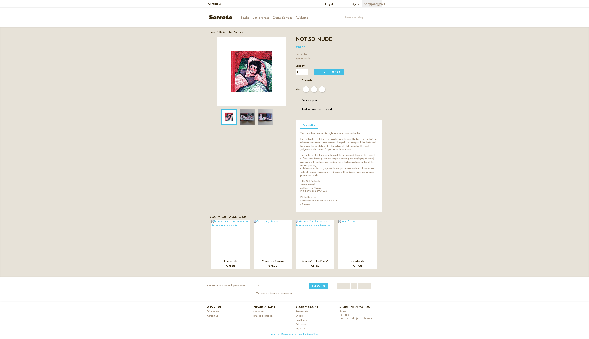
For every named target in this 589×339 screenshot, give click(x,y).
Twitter (347, 286)
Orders (299, 316)
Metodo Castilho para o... (315, 261)
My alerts (300, 329)
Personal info (302, 312)
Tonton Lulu (230, 261)
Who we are (213, 312)
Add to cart (329, 72)
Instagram (367, 286)
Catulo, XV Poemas (273, 261)
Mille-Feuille (357, 261)
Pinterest (322, 89)
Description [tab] (309, 125)
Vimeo (361, 286)
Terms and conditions (263, 316)
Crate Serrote (283, 18)
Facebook (340, 286)
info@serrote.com (361, 318)
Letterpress (260, 18)
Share (306, 89)
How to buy (258, 312)
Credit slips (301, 320)
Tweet (314, 89)
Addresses (301, 324)
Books (244, 18)
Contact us (214, 4)
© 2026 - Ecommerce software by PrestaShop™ (295, 335)
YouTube (354, 286)
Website (302, 18)
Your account (307, 307)
